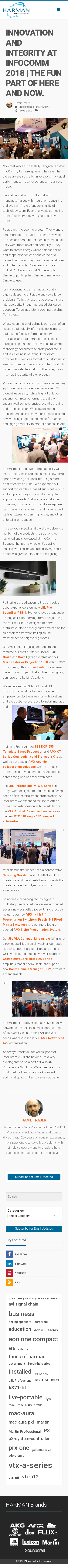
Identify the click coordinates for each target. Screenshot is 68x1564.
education (20, 1329)
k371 (55, 1380)
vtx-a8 (14, 1478)
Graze (7, 657)
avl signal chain (23, 1304)
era (12, 1348)
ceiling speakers (20, 1322)
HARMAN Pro (42, 106)
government (17, 1363)
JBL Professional (20, 1380)
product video (36, 667)
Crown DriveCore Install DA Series (27, 959)
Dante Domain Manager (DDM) (31, 969)
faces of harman (27, 1356)
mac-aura (21, 1413)
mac (12, 1405)
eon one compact (33, 1339)
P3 (47, 1430)
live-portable (25, 1397)
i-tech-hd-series (39, 1363)
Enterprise (24, 106)
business (22, 1313)
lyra (49, 1398)
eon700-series (46, 1330)
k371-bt (17, 1387)
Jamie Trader (22, 103)
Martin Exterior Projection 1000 (25, 662)
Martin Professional (25, 1431)
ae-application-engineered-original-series (38, 1298)
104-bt (12, 1298)
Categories (16, 1210)
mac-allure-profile (30, 1405)
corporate (41, 1322)
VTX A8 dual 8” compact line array (32, 811)
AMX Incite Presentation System (37, 929)
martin (43, 1422)
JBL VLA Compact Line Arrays (29, 938)
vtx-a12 (30, 1476)
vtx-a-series (30, 1465)
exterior (23, 1349)
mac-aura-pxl (21, 1422)
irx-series (41, 1374)
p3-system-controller (29, 1438)
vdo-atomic (16, 1455)
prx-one (19, 1447)
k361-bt (41, 1380)
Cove (22, 657)
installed (20, 1371)
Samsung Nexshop (16, 875)
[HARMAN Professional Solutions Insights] (34, 10)
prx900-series (42, 1450)
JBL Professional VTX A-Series (30, 786)
